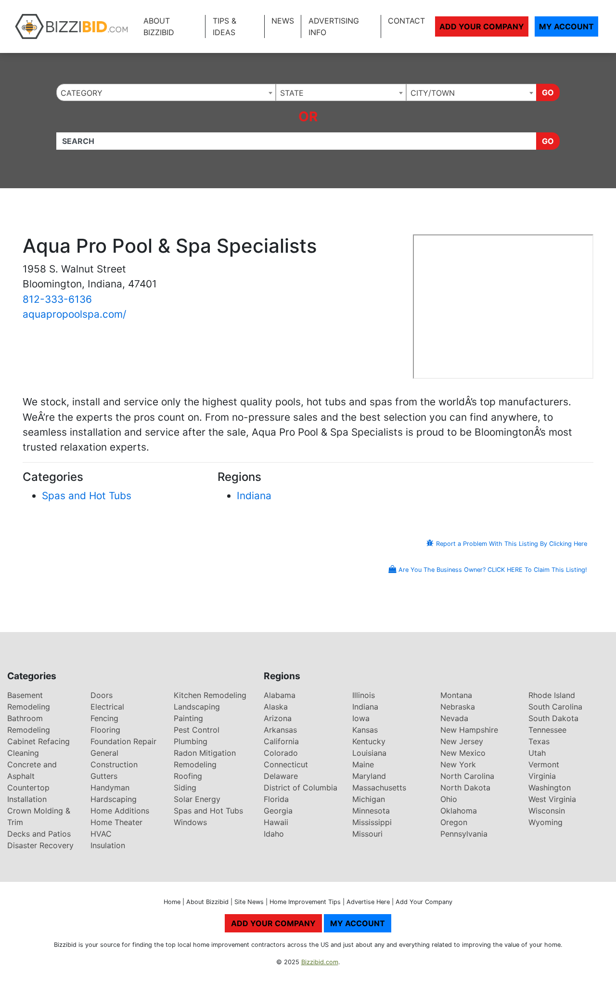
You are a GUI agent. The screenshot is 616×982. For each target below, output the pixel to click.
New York (458, 764)
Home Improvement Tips (305, 901)
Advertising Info (333, 26)
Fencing (104, 718)
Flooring (105, 730)
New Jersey (461, 741)
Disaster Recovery (40, 845)
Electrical (107, 706)
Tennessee (547, 730)
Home (172, 901)
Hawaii (276, 822)
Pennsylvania (464, 834)
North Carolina (467, 776)
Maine (363, 764)
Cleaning (23, 753)
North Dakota (465, 787)
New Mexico (463, 753)
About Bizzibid (158, 26)
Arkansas (280, 730)
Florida (276, 799)
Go (548, 92)
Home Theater (116, 822)
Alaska (276, 706)
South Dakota (553, 718)
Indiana (254, 496)
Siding (185, 787)
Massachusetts (379, 787)
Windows (190, 822)
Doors (101, 695)
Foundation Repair (123, 741)
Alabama (279, 695)
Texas (539, 741)
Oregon (453, 822)
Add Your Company (481, 26)
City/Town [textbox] (433, 93)
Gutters (103, 776)
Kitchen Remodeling (210, 695)
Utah (537, 753)
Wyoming (545, 822)
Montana (456, 695)
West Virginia (552, 799)
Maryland (369, 776)
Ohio (448, 799)
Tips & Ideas (224, 26)
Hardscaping (113, 799)
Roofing (188, 776)
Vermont (543, 764)
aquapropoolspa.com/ (74, 314)
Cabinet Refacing (38, 741)
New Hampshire (469, 730)
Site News (249, 901)
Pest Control (196, 730)
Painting (188, 718)
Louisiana (369, 753)
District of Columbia (300, 787)
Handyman (109, 787)
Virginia (542, 776)
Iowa (361, 718)
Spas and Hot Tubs (86, 496)
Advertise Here (368, 901)
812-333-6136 (57, 299)
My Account (566, 26)
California (281, 741)
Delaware (281, 776)
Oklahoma (458, 810)
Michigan (368, 799)
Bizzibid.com (319, 962)
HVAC (101, 834)
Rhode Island (551, 695)
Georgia (278, 810)
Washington (549, 787)
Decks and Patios (39, 834)
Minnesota (371, 810)
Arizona (278, 718)
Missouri (367, 834)
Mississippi (372, 822)
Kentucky (368, 741)
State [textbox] (292, 93)
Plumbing (190, 741)
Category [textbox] (82, 93)
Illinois (363, 695)
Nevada (454, 718)
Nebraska (457, 706)
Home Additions (119, 810)
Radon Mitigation (205, 753)
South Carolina (555, 706)
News (282, 21)
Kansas (365, 730)
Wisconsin (546, 810)
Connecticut (286, 764)
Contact (406, 21)
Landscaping (197, 706)
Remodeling (195, 764)
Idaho (274, 834)
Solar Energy (197, 799)
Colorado (281, 753)
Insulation (107, 845)
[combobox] (166, 92)
